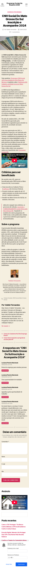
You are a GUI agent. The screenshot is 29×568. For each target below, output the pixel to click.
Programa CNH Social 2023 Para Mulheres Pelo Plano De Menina (13, 80)
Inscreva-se (21, 564)
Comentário (5, 441)
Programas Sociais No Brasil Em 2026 (14, 4)
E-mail (3, 464)
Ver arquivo (6, 326)
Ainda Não (9, 564)
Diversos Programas (14, 12)
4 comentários (16, 32)
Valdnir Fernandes (11, 29)
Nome (3, 456)
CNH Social (16, 298)
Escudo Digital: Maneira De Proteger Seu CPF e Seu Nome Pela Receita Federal (14, 534)
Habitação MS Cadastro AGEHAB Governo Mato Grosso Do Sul (14, 84)
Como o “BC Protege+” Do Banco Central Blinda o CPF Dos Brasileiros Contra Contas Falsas (13, 527)
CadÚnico (6, 189)
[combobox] (11, 557)
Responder (5, 370)
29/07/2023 (23, 29)
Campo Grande (8, 298)
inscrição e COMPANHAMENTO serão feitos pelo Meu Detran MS (15, 209)
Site (3, 471)
